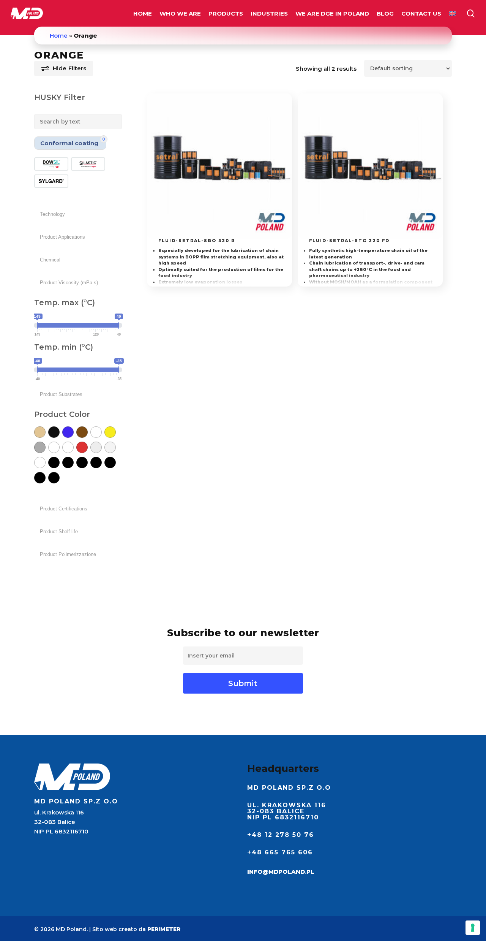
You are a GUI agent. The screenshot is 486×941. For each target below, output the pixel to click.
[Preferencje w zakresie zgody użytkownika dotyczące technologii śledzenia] (472, 927)
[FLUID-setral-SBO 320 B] (219, 166)
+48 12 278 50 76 (280, 834)
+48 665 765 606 (280, 852)
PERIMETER (163, 929)
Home (59, 35)
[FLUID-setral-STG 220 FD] (370, 166)
